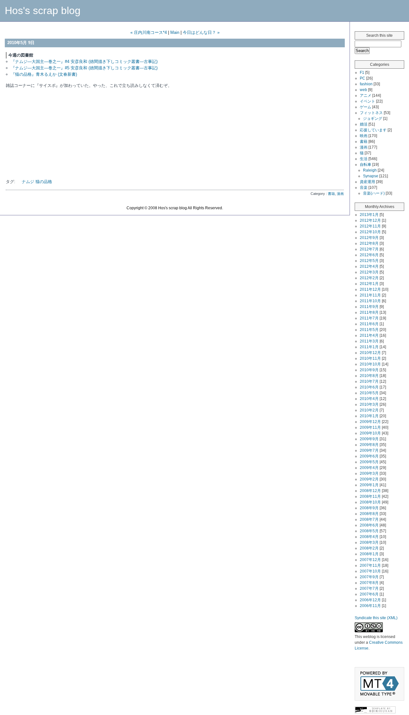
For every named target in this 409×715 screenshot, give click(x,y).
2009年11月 (370, 427)
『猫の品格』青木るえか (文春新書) (44, 74)
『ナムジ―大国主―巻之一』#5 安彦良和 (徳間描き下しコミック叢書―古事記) (84, 67)
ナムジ (28, 181)
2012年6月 (369, 255)
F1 (362, 72)
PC (362, 78)
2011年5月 (369, 329)
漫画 (340, 194)
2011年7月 (369, 318)
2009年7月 (369, 450)
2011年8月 (369, 312)
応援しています (373, 130)
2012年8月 (369, 243)
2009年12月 (370, 421)
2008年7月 (369, 519)
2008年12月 (370, 490)
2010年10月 (370, 364)
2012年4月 (369, 266)
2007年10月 (370, 571)
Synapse (370, 176)
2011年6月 (369, 324)
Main (174, 32)
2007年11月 (370, 565)
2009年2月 (369, 479)
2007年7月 (369, 588)
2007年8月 (369, 582)
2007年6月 (369, 594)
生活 (363, 159)
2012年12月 (370, 220)
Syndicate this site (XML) (376, 618)
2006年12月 (370, 600)
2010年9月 (369, 370)
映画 (363, 136)
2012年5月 (369, 260)
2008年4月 (369, 536)
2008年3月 (369, 542)
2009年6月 (369, 456)
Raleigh (370, 170)
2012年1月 (369, 283)
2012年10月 (370, 232)
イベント (367, 101)
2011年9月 (369, 306)
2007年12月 (370, 559)
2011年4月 (369, 335)
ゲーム (365, 107)
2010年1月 (369, 416)
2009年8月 (369, 444)
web (363, 90)
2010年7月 (369, 381)
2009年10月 (370, 433)
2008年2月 (369, 548)
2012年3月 (369, 272)
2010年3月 (369, 404)
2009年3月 (369, 473)
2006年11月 (370, 606)
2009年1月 (369, 485)
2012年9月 (369, 237)
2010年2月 (369, 410)
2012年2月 (369, 278)
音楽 (363, 187)
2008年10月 (370, 502)
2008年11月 (370, 496)
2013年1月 (369, 214)
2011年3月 (369, 341)
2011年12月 (370, 289)
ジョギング (372, 118)
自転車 (365, 164)
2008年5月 (369, 531)
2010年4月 (369, 398)
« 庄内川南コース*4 (148, 32)
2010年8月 (369, 375)
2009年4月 (369, 467)
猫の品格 (43, 181)
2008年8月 (369, 513)
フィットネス (371, 113)
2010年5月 (369, 393)
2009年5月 (369, 462)
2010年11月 (370, 358)
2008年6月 (369, 525)
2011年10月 (370, 301)
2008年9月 (369, 508)
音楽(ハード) (374, 193)
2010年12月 (370, 352)
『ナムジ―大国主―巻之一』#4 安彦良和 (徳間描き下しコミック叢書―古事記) (84, 61)
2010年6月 (369, 387)
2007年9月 (369, 577)
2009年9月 (369, 439)
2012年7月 (369, 249)
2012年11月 (370, 226)
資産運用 (367, 182)
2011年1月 (369, 347)
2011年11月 (370, 295)
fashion (366, 84)
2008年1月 (369, 554)
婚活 (363, 124)
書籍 (331, 194)
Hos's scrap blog (43, 10)
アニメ (365, 95)
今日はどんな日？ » (201, 32)
